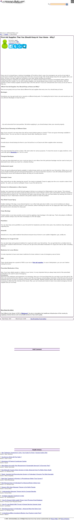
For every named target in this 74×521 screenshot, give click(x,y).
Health (6, 34)
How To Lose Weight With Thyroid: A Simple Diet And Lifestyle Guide (21, 504)
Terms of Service (65, 518)
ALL (1, 34)
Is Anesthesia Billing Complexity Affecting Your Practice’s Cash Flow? (21, 513)
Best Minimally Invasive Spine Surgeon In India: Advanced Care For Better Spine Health (26, 470)
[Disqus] (37, 375)
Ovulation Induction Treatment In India (13, 495)
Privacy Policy (54, 518)
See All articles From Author (38, 318)
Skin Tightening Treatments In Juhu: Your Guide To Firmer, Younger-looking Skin (24, 452)
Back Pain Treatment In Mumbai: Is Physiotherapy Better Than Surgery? (22, 478)
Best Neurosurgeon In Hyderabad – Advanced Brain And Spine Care (21, 508)
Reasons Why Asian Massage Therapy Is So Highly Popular (18, 487)
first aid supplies (38, 262)
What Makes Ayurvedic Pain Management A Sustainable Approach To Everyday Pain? (25, 465)
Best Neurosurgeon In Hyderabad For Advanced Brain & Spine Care (20, 483)
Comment (11, 43)
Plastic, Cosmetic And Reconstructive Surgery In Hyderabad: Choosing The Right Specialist (27, 474)
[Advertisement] (37, 19)
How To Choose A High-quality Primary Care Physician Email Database (22, 500)
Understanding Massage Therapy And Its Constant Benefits (19, 491)
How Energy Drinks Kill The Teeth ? (11, 457)
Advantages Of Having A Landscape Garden (14, 461)
